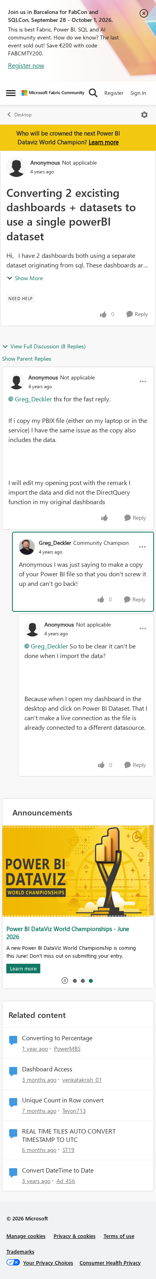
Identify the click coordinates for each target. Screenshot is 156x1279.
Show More (29, 278)
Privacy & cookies (75, 1235)
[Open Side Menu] (11, 93)
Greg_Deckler (33, 399)
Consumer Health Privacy (110, 1262)
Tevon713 (74, 1110)
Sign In (138, 92)
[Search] (93, 93)
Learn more (104, 142)
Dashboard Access (47, 1069)
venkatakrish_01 (82, 1079)
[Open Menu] (144, 114)
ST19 (68, 1149)
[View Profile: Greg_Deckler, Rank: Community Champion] (27, 547)
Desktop (23, 115)
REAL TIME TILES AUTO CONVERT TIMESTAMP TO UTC (69, 1135)
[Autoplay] (64, 980)
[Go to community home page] (53, 93)
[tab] (74, 980)
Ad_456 (65, 1181)
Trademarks (20, 1251)
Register (114, 92)
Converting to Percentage (57, 1038)
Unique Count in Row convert (63, 1100)
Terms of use (119, 1235)
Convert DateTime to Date (58, 1170)
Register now (26, 65)
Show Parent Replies (26, 358)
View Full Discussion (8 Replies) (48, 346)
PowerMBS (67, 1048)
